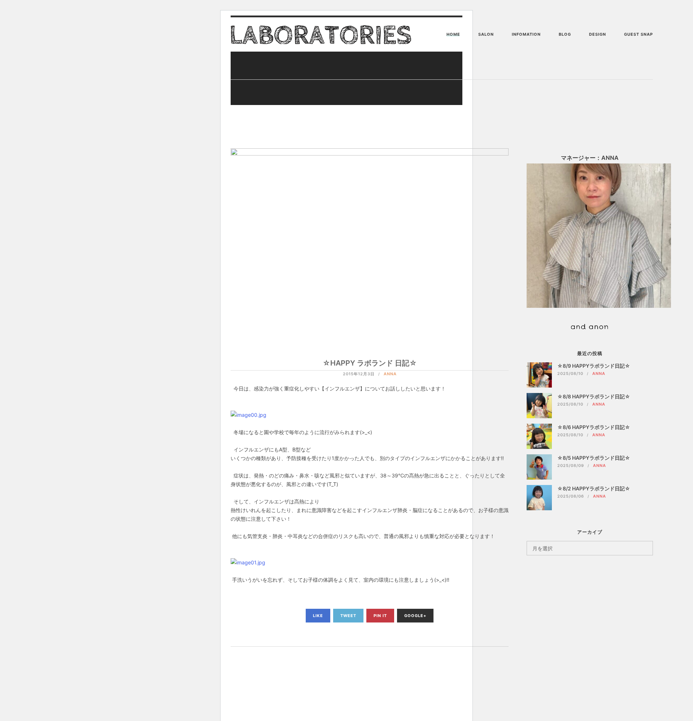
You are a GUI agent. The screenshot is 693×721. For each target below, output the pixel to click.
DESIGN (597, 34)
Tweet (348, 615)
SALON (486, 34)
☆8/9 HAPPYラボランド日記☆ (593, 366)
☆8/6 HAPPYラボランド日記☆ (593, 427)
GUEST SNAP (638, 34)
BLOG (565, 34)
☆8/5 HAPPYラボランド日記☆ (593, 458)
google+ (415, 615)
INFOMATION (526, 34)
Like (318, 615)
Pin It (380, 615)
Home (453, 34)
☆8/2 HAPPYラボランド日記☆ (593, 488)
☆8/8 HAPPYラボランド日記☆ (593, 396)
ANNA (390, 373)
